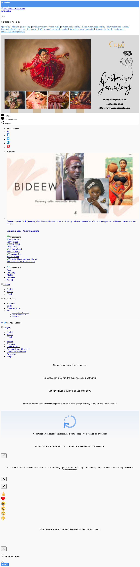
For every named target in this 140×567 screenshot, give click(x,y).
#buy (9, 270)
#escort (10, 280)
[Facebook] (73, 135)
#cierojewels (54, 27)
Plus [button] (8, 311)
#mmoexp (11, 272)
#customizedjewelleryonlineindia (110, 29)
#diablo (10, 275)
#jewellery (5, 27)
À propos (11, 303)
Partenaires (15, 316)
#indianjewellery (39, 27)
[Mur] (73, 131)
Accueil (10, 341)
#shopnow (31, 29)
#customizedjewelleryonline (13, 29)
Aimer (7, 116)
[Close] (4, 455)
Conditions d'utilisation (19, 314)
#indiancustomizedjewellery (13, 31)
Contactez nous (13, 308)
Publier (5, 564)
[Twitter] (73, 139)
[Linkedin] (73, 143)
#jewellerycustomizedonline (82, 29)
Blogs (9, 306)
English (10, 289)
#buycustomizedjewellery (118, 27)
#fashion (15, 27)
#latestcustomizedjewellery (93, 27)
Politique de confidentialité (20, 313)
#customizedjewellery (70, 27)
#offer (40, 29)
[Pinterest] (73, 146)
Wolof (9, 294)
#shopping (25, 27)
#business (11, 277)
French (10, 291)
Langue (6, 284)
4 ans (3, 16)
